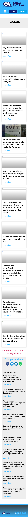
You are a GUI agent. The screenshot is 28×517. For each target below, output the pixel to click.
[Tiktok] (25, 513)
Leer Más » (7, 56)
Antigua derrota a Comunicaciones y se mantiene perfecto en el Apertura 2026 (12, 378)
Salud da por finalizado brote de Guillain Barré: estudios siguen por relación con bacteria (13, 307)
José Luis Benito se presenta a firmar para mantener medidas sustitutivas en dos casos (13, 208)
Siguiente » (15, 353)
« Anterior (7, 350)
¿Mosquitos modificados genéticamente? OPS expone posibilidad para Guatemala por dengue (13, 272)
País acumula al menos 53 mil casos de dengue (14, 79)
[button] (5, 11)
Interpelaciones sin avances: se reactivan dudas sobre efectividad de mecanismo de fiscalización (13, 452)
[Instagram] (20, 513)
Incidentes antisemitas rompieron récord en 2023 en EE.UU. (14, 338)
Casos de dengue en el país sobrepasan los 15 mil (14, 239)
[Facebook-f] (23, 513)
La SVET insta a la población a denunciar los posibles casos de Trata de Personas (14, 143)
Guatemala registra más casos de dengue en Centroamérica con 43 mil (13, 175)
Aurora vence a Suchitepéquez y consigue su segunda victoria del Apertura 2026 (14, 403)
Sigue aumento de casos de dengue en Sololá (12, 49)
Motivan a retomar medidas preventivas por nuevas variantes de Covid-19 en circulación (13, 111)
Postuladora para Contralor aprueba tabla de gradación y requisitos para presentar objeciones (14, 465)
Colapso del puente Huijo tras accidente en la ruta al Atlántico (13, 428)
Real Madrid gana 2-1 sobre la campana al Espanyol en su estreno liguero (14, 416)
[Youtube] (18, 513)
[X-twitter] (16, 513)
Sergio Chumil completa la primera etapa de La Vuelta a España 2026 (14, 391)
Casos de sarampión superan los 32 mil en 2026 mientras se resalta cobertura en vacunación (14, 490)
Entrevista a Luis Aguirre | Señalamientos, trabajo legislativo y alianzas (12, 439)
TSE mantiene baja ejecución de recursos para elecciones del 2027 (13, 478)
